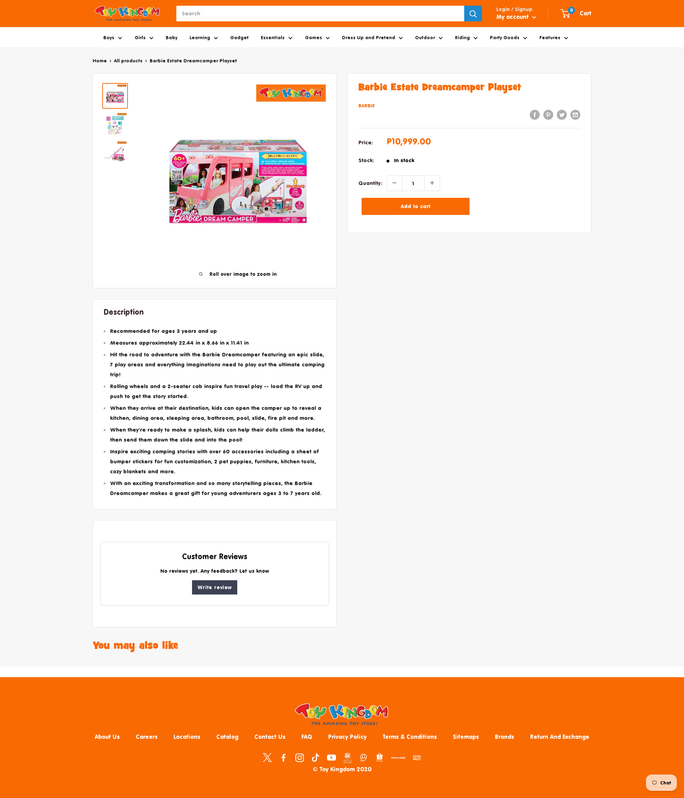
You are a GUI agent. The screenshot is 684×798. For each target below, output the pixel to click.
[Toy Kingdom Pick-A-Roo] (398, 759)
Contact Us (269, 736)
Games (313, 37)
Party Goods (504, 37)
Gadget (239, 37)
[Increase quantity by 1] (432, 182)
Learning (200, 37)
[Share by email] (575, 114)
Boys (108, 37)
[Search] (473, 13)
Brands (504, 736)
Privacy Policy (347, 736)
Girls (140, 37)
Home (100, 60)
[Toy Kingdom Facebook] (283, 757)
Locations (186, 736)
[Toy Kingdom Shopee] (379, 757)
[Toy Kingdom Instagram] (299, 757)
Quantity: (370, 182)
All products (128, 60)
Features (549, 37)
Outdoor (425, 37)
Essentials (273, 37)
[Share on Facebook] (535, 114)
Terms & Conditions (410, 736)
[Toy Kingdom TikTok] (315, 757)
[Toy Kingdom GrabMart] (417, 757)
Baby (171, 37)
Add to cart (415, 205)
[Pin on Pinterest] (548, 114)
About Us (107, 736)
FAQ (306, 736)
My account (513, 16)
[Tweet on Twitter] (562, 114)
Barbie (366, 105)
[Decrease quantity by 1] (394, 182)
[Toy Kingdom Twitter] (267, 757)
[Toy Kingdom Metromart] (363, 757)
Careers (146, 736)
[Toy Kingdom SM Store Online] (347, 757)
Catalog (227, 736)
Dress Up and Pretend (368, 37)
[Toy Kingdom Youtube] (331, 757)
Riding (462, 37)
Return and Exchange (559, 736)
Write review (214, 587)
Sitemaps (466, 736)
